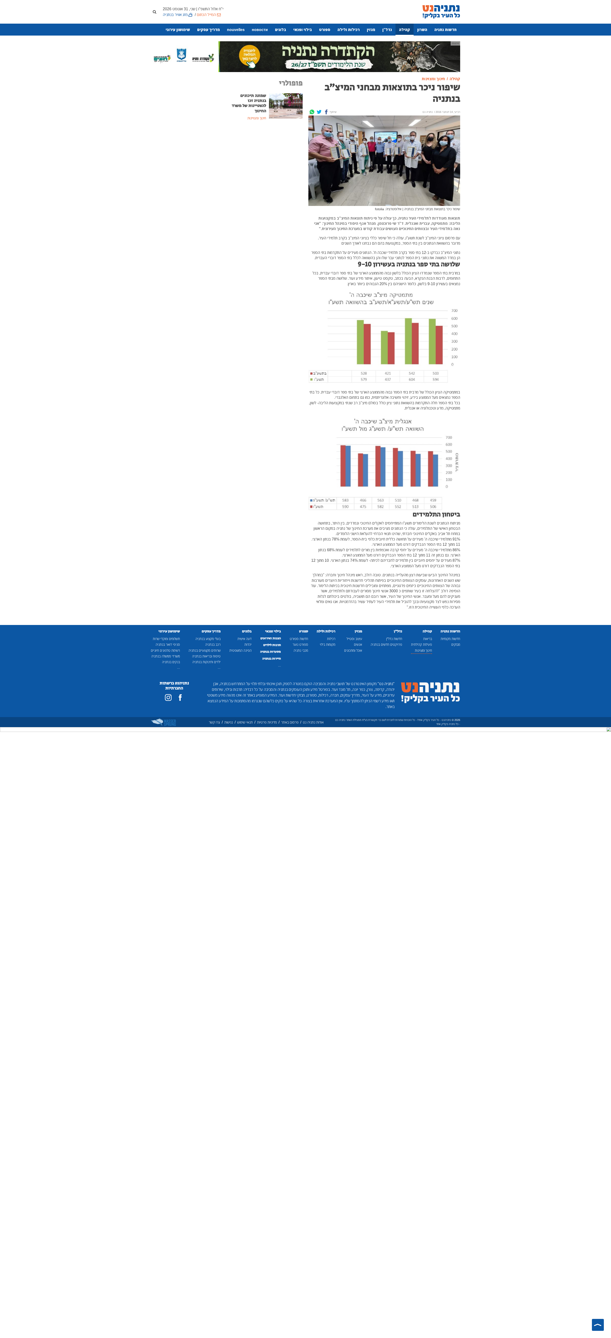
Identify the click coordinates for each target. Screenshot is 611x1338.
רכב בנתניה (213, 644)
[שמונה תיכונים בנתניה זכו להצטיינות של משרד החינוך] (286, 105)
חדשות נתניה (445, 29)
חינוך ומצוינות (423, 650)
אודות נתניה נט (313, 722)
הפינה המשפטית (240, 650)
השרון (422, 29)
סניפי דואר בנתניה (168, 644)
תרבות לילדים (272, 645)
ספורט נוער (300, 644)
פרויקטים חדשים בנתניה (386, 644)
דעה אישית (244, 638)
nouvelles (236, 29)
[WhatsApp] (312, 111)
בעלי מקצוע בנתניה (208, 638)
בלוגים (280, 29)
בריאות (427, 638)
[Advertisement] (266, 160)
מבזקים (455, 644)
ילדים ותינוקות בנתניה (206, 662)
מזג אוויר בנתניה (175, 14)
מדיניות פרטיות (267, 722)
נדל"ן (387, 29)
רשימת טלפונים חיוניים (165, 650)
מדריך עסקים (208, 29)
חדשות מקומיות (450, 638)
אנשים (358, 644)
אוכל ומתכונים (353, 650)
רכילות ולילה (348, 29)
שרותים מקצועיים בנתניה (205, 650)
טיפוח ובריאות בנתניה (206, 656)
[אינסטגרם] (168, 697)
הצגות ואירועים (270, 638)
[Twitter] (319, 111)
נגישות (228, 722)
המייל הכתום (206, 14)
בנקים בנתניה (171, 662)
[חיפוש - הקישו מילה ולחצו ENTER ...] (154, 12)
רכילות (331, 638)
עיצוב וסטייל (354, 638)
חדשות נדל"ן (394, 638)
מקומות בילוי (327, 644)
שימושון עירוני (178, 29)
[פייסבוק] (180, 697)
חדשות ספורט (299, 638)
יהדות (248, 644)
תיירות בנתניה (271, 658)
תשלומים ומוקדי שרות (166, 638)
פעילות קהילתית (421, 644)
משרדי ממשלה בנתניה (165, 656)
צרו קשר (214, 722)
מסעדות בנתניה (270, 651)
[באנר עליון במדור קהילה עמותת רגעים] (305, 56)
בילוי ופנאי (302, 29)
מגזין (371, 29)
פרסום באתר (290, 722)
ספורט (324, 29)
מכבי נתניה (301, 650)
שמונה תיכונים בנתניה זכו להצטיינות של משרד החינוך (249, 103)
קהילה (404, 29)
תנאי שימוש (245, 722)
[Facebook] (326, 111)
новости (260, 29)
